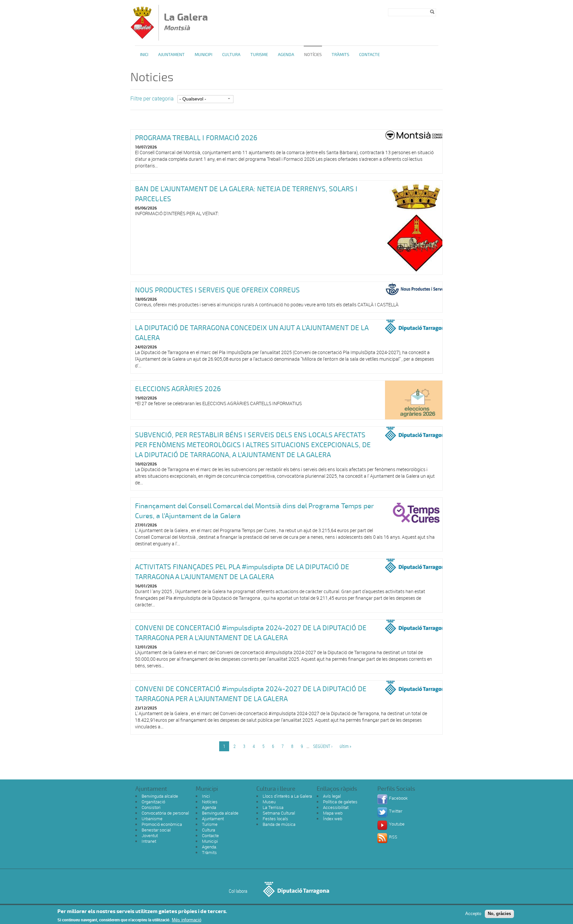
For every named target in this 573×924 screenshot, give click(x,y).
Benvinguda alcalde (160, 796)
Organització (153, 802)
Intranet (149, 841)
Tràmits (340, 54)
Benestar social (156, 830)
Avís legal (332, 796)
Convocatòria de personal (165, 813)
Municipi (203, 54)
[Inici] (142, 37)
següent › (323, 746)
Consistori (151, 807)
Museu (269, 802)
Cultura (231, 54)
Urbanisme (152, 819)
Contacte (369, 54)
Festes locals (275, 819)
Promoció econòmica (162, 824)
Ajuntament (171, 54)
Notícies (313, 54)
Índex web (332, 819)
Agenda (286, 54)
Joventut (150, 835)
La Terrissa (273, 807)
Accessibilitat (336, 807)
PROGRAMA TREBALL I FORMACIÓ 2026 (196, 138)
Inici (144, 54)
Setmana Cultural (279, 813)
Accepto (473, 913)
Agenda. (209, 847)
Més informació (186, 919)
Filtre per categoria (152, 98)
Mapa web (333, 813)
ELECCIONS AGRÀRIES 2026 (178, 389)
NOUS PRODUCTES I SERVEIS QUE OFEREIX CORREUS (217, 290)
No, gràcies (499, 913)
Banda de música (279, 824)
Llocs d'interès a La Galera (287, 796)
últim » (345, 746)
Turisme (259, 54)
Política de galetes (340, 802)
